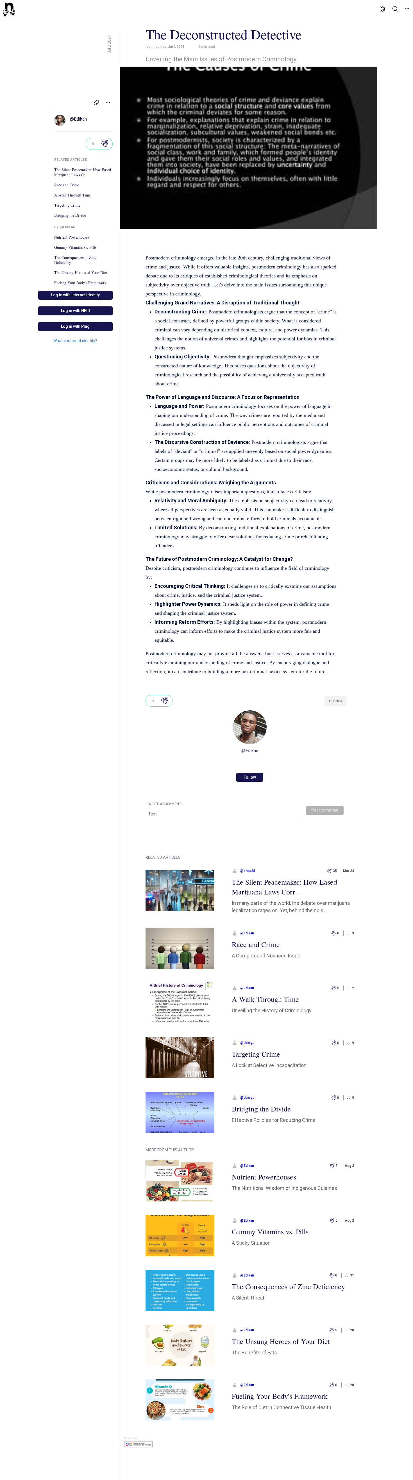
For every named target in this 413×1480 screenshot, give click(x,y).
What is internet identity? (75, 340)
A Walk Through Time (72, 195)
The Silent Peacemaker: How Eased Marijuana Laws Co (82, 172)
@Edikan (78, 119)
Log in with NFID (75, 310)
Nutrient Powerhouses (71, 237)
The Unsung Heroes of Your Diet (80, 272)
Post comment (324, 810)
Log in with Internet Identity (75, 295)
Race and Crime (67, 184)
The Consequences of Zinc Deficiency (75, 260)
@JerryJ (247, 1043)
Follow (250, 777)
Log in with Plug (75, 326)
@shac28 (247, 871)
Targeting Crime (67, 205)
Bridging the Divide (70, 215)
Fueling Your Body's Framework (80, 282)
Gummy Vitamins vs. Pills (75, 247)
